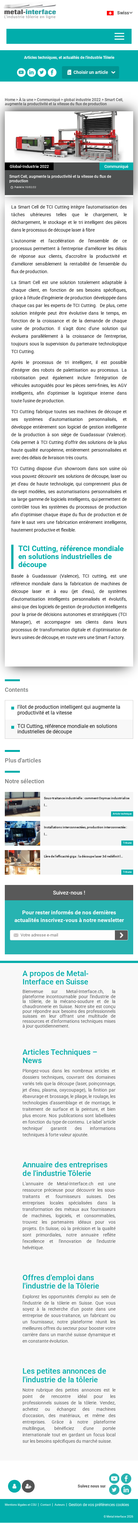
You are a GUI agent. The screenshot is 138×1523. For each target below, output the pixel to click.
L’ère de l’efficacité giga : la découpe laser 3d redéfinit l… (83, 856)
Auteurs (60, 1504)
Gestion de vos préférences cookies (99, 1505)
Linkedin (31, 72)
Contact (45, 1504)
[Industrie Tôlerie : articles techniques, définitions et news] (28, 9)
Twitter (42, 72)
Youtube (21, 72)
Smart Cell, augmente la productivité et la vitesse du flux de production (64, 102)
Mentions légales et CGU (21, 1504)
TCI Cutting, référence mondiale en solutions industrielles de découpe (67, 729)
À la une (26, 100)
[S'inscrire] (28, 1486)
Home (10, 100)
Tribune (127, 842)
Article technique (122, 813)
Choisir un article (90, 72)
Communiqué (48, 100)
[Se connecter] (14, 1486)
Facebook (52, 72)
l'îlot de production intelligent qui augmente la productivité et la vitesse (68, 710)
